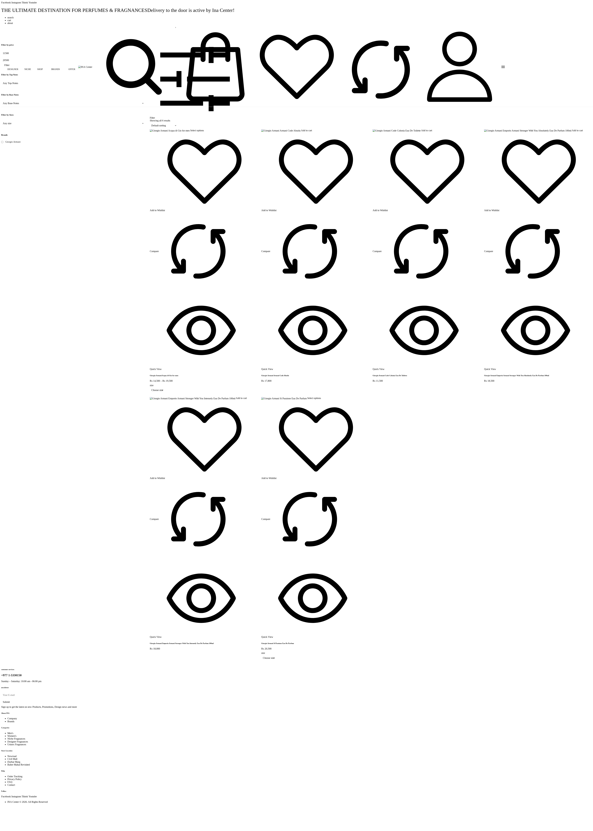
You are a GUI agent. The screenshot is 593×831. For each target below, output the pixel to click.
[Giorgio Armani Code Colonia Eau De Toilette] (397, 130)
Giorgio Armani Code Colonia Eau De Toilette (390, 375)
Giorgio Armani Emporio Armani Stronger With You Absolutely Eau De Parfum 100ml (516, 375)
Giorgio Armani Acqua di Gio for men (164, 375)
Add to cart (306, 130)
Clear (154, 395)
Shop (40, 69)
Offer (71, 69)
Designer (12, 69)
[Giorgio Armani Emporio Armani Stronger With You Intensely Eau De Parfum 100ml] (193, 398)
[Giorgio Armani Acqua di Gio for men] (170, 130)
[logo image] (85, 66)
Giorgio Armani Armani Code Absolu (275, 375)
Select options (197, 130)
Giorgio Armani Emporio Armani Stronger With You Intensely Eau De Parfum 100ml (182, 643)
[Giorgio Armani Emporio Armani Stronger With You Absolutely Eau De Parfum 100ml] (528, 130)
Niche (27, 69)
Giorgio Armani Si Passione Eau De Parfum (277, 643)
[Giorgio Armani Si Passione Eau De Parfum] (284, 398)
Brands (55, 69)
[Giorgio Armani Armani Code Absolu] (281, 130)
